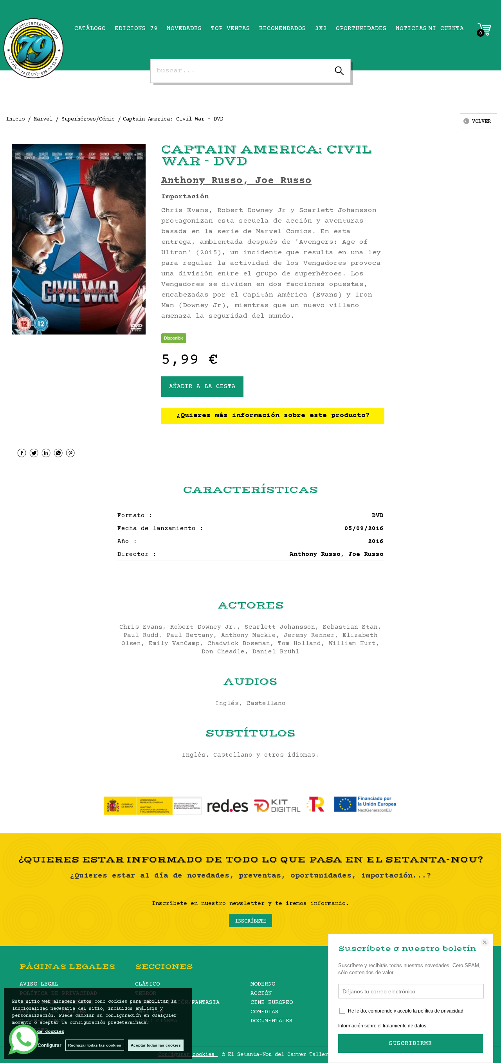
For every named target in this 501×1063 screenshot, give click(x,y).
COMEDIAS (264, 1012)
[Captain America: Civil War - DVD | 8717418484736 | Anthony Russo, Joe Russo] (79, 239)
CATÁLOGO (90, 28)
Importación (185, 197)
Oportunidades (361, 28)
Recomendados (282, 28)
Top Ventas (230, 28)
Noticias (411, 28)
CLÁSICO (147, 984)
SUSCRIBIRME (410, 1043)
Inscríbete (250, 921)
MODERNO (262, 984)
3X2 (321, 28)
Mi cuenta (446, 28)
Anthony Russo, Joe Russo (236, 181)
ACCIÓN (261, 993)
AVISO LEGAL (39, 984)
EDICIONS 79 (136, 28)
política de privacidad (440, 1011)
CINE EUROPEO (271, 1002)
